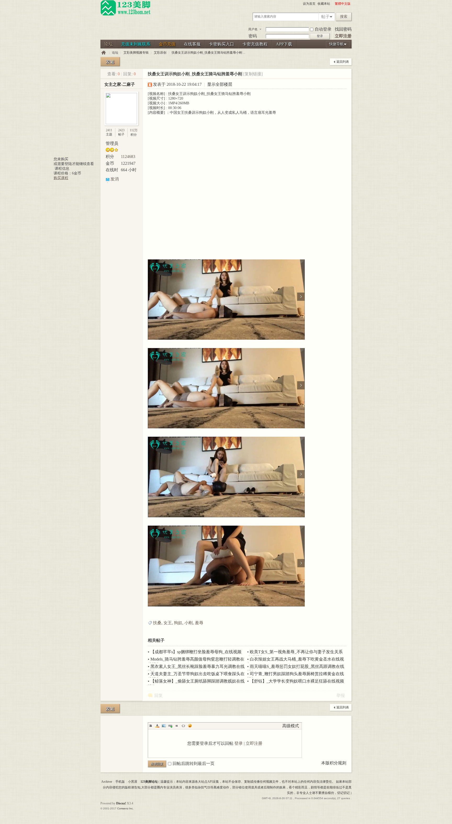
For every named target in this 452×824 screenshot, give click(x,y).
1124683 (128, 156)
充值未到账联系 (135, 44)
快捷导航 (336, 44)
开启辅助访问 (332, 3)
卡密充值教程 (255, 44)
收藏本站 (324, 3)
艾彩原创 (160, 52)
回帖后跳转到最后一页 (193, 763)
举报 (340, 695)
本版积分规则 (333, 763)
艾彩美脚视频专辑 (136, 52)
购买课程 (61, 178)
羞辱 (199, 623)
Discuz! (121, 803)
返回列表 (342, 62)
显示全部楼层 (219, 84)
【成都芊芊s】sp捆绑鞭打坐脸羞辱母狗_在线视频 (195, 652)
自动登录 (323, 29)
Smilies (190, 725)
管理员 (112, 143)
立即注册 (343, 36)
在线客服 (192, 44)
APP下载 (284, 44)
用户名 (253, 29)
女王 (167, 623)
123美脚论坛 (103, 52)
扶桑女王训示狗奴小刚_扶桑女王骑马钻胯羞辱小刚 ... (208, 52)
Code (183, 725)
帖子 (325, 16)
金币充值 (167, 44)
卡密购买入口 (221, 44)
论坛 (108, 44)
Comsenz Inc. (125, 808)
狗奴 (178, 623)
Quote (176, 725)
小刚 (188, 623)
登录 (238, 743)
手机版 (120, 781)
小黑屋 (132, 781)
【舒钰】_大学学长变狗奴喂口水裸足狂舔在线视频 (297, 681)
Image (163, 725)
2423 (121, 130)
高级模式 (290, 726)
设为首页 (309, 3)
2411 (109, 130)
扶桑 (157, 623)
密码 (252, 36)
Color (157, 725)
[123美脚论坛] (125, 14)
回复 (158, 695)
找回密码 (343, 29)
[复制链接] (253, 74)
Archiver (106, 781)
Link (170, 725)
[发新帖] (110, 61)
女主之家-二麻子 (119, 84)
